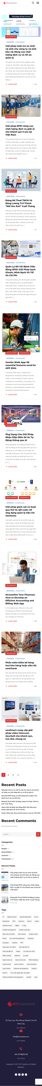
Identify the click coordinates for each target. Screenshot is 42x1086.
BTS (14, 921)
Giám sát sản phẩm (9, 934)
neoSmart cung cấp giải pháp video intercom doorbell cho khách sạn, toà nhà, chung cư (19, 734)
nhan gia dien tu (24, 947)
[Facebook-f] (19, 1074)
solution (34, 968)
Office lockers (7, 956)
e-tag (24, 925)
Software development (21, 968)
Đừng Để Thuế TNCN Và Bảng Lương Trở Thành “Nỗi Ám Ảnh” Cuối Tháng (20, 203)
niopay (18, 951)
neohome (31, 938)
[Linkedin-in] (22, 1074)
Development (11, 353)
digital (17, 925)
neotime (14, 943)
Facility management (9, 930)
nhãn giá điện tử (8, 951)
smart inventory (32, 964)
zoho (35, 977)
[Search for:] (21, 834)
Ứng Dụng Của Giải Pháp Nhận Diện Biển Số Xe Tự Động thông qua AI (19, 437)
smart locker (6, 968)
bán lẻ (29, 921)
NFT (22, 943)
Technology (11, 36)
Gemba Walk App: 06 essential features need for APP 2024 (20, 365)
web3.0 (28, 977)
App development (25, 917)
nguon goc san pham (9, 947)
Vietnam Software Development (13, 977)
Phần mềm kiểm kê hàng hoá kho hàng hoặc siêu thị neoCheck (20, 665)
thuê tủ (5, 973)
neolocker (6, 943)
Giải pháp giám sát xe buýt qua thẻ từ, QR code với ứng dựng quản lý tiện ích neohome (20, 511)
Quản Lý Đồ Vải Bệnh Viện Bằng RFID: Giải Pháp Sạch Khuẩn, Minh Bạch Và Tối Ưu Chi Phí (20, 271)
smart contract (18, 964)
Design (4, 849)
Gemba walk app (24, 930)
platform (17, 956)
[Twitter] (16, 1074)
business (21, 921)
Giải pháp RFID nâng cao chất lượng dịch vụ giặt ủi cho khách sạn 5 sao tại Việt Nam (20, 130)
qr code (25, 956)
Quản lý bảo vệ (7, 960)
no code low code (29, 951)
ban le (36, 917)
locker (4, 938)
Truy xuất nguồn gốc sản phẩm (20, 973)
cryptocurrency (7, 925)
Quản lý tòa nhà (20, 960)
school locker (7, 964)
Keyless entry (33, 934)
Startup (4, 856)
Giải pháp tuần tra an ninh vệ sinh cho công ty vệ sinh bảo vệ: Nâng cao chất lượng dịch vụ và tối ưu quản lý (20, 52)
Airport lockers (12, 917)
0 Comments (20, 42)
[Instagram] (26, 1074)
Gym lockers (22, 934)
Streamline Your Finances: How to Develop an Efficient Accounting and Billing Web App (20, 599)
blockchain (6, 921)
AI (3, 917)
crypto (37, 921)
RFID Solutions (33, 960)
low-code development (17, 938)
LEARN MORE (12, 84)
